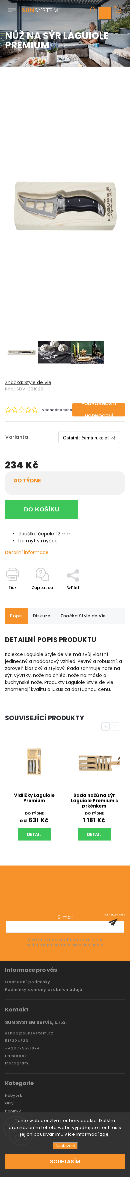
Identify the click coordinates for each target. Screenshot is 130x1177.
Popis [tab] (16, 616)
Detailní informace (27, 552)
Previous (107, 726)
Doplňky (13, 1111)
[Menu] (12, 9)
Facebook (16, 1055)
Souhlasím (65, 1161)
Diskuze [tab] (42, 616)
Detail (34, 834)
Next (116, 726)
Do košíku (42, 509)
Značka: (28, 382)
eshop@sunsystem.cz (29, 1033)
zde (104, 1134)
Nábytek (13, 1095)
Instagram (16, 1063)
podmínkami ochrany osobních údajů (65, 945)
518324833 (16, 1040)
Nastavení (65, 1145)
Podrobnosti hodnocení (98, 409)
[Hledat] (92, 10)
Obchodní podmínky (27, 981)
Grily (9, 1103)
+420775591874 (22, 1048)
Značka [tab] (83, 616)
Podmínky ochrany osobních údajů (43, 989)
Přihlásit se (113, 922)
